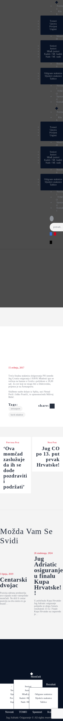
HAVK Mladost (17, 414)
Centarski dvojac (13, 582)
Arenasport (15, 408)
